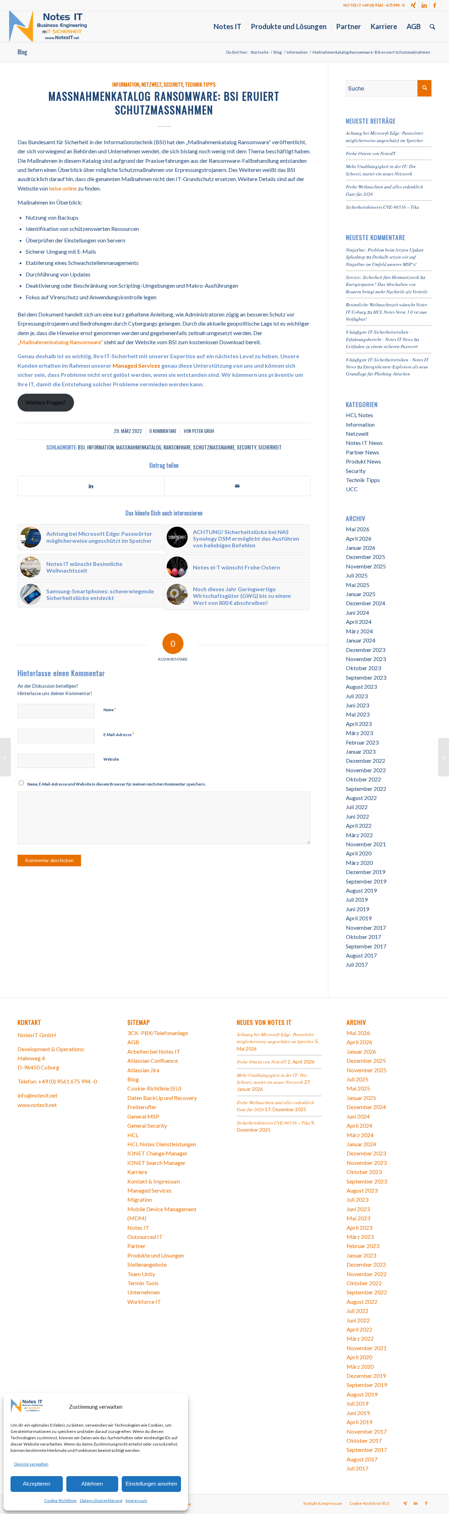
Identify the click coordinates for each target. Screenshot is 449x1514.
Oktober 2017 (363, 936)
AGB (133, 1042)
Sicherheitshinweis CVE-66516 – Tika (382, 207)
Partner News (362, 452)
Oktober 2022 (363, 779)
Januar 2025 (360, 594)
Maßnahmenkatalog (138, 447)
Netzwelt (151, 84)
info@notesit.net (38, 1095)
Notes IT (138, 1227)
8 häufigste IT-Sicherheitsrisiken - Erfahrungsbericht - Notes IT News (379, 335)
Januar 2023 (360, 751)
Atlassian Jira (143, 1070)
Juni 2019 (357, 909)
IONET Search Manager (156, 1162)
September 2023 (366, 677)
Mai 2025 (357, 584)
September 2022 (366, 788)
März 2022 (359, 835)
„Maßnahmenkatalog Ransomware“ (60, 342)
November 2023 (366, 658)
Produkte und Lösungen (155, 1255)
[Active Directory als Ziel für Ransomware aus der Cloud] (5, 757)
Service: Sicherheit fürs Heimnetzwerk (382, 277)
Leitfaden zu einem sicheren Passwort (382, 346)
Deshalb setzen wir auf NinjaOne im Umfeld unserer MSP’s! (381, 260)
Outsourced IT (145, 1236)
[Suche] (432, 26)
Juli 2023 (357, 696)
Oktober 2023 (363, 668)
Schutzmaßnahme (214, 447)
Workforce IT (144, 1301)
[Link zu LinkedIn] (424, 5)
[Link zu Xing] (413, 5)
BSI (81, 447)
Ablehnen (92, 1484)
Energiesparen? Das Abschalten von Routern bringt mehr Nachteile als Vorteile (387, 287)
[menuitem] (227, 26)
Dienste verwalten (31, 1464)
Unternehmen (143, 1292)
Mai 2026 (357, 529)
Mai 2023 (357, 714)
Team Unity (141, 1273)
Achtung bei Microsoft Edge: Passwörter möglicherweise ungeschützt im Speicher (384, 136)
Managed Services (136, 365)
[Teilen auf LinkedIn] (91, 486)
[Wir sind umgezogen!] (443, 757)
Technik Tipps (200, 84)
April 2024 (358, 621)
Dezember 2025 (365, 556)
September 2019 (366, 881)
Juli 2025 (357, 575)
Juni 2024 (357, 612)
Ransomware (177, 447)
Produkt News (363, 461)
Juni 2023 (357, 705)
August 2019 (361, 890)
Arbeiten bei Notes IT (153, 1051)
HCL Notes (359, 415)
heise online (63, 188)
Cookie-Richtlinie (60, 1500)
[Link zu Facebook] (434, 5)
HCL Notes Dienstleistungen (161, 1144)
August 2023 (361, 686)
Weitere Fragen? (46, 402)
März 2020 (359, 862)
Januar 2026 (360, 547)
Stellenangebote (147, 1264)
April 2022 (358, 825)
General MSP (143, 1116)
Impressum (136, 1500)
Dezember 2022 (365, 760)
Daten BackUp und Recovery (162, 1097)
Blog (22, 52)
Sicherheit (270, 447)
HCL (133, 1135)
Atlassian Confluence (152, 1060)
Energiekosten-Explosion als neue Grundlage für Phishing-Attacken (387, 370)
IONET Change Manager (157, 1153)
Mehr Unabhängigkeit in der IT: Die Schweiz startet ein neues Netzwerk (381, 169)
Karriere (137, 1171)
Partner (136, 1245)
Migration (139, 1199)
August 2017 (361, 955)
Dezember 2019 (365, 871)
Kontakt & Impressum (153, 1181)
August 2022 (361, 797)
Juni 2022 (357, 816)
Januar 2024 (360, 640)
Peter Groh (203, 431)
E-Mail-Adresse (118, 734)
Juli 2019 (357, 899)
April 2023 (358, 723)
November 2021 (366, 844)
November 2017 (366, 927)
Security (173, 84)
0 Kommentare (162, 431)
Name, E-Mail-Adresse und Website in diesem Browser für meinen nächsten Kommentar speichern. (116, 784)
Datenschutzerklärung (101, 1500)
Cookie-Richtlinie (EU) (154, 1088)
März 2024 (359, 631)
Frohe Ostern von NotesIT (371, 153)
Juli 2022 (357, 806)
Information (125, 84)
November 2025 (366, 566)
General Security (147, 1125)
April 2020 (358, 853)
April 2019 (358, 918)
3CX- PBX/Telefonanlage (157, 1032)
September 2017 (366, 946)
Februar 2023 (362, 742)
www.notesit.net (37, 1104)
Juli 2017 (357, 964)
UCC (352, 489)
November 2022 (366, 770)
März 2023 (359, 732)
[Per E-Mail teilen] (237, 486)
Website (111, 759)
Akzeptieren (36, 1484)
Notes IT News (364, 442)
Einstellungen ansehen (151, 1484)
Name (109, 709)
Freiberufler (141, 1106)
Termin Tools (143, 1283)
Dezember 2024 (365, 603)
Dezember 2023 (365, 649)
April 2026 (358, 538)
